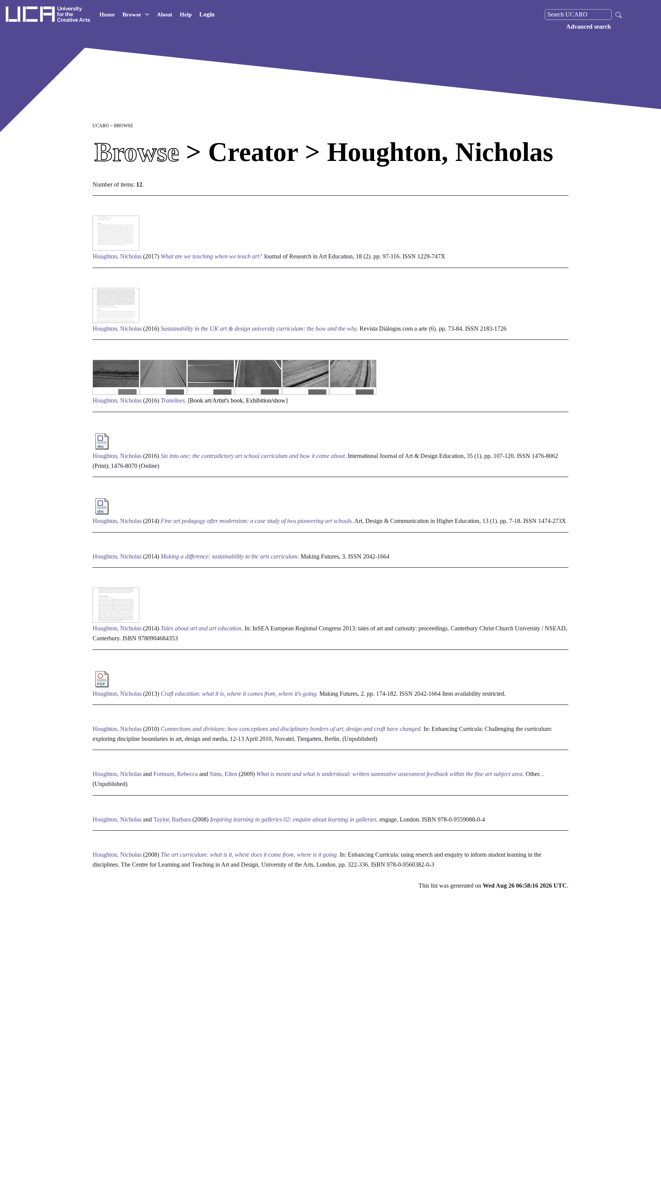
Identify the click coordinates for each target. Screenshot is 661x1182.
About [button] (164, 14)
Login (207, 14)
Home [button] (107, 14)
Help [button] (186, 14)
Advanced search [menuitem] (588, 26)
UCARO (101, 125)
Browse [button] (131, 14)
